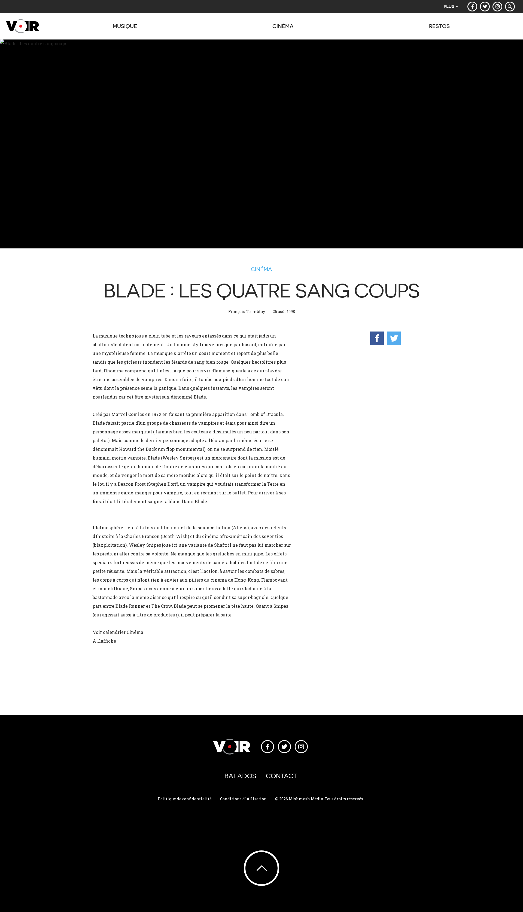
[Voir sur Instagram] (497, 6)
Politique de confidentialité (185, 798)
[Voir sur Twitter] (485, 6)
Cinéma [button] (283, 26)
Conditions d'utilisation (243, 798)
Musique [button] (125, 26)
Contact (281, 776)
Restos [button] (439, 26)
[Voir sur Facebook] (472, 6)
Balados (240, 776)
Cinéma (261, 269)
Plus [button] (449, 6)
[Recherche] (510, 6)
